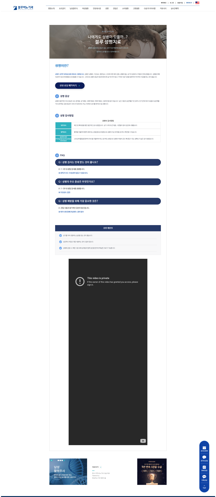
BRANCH (189, 3)
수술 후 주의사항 (149, 9)
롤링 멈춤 (51, 460)
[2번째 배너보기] (60, 460)
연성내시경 (97, 9)
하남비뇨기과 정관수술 (99, 478)
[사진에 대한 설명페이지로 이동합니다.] (68, 471)
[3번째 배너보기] (62, 460)
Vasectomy (95, 476)
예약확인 (163, 3)
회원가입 (180, 3)
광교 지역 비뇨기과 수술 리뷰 (101, 473)
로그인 (172, 3)
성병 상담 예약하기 (68, 85)
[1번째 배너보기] (58, 460)
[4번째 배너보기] (64, 460)
